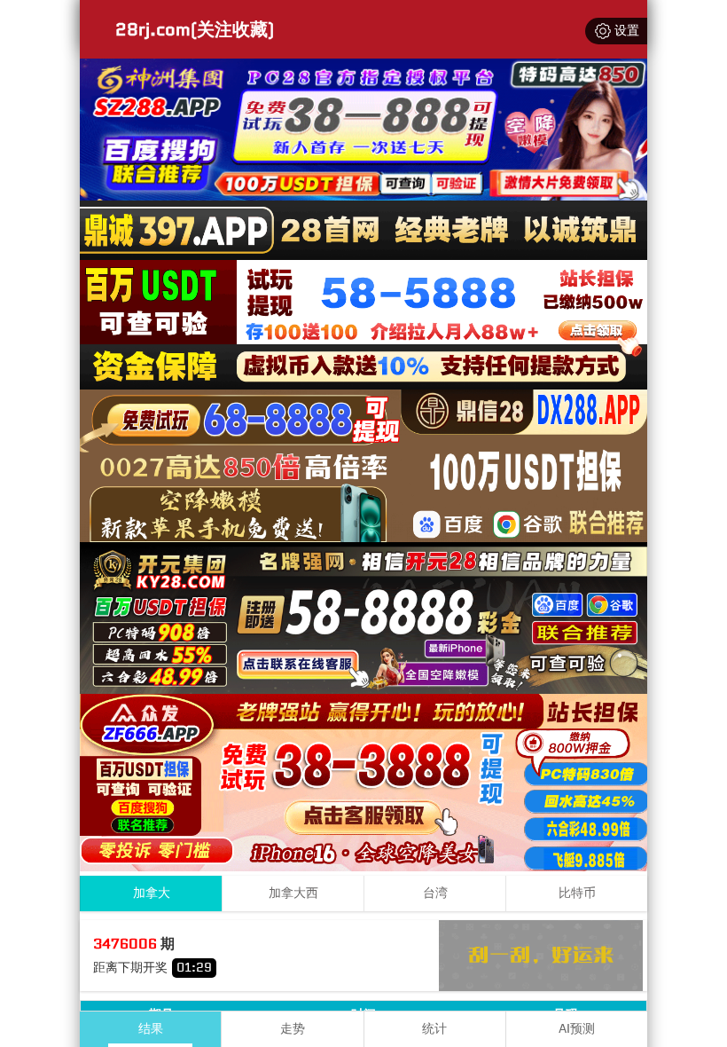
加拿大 (151, 893)
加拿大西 (293, 893)
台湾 (435, 893)
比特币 (577, 893)
